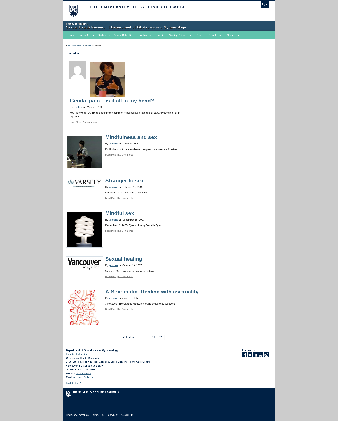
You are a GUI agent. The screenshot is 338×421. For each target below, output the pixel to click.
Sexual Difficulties (123, 35)
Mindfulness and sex (131, 137)
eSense (199, 35)
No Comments (90, 122)
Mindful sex (119, 213)
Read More (75, 122)
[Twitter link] (250, 356)
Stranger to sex (124, 180)
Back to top (72, 382)
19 (153, 337)
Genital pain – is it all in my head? (112, 100)
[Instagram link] (266, 356)
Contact (231, 35)
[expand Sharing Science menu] (190, 35)
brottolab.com (83, 373)
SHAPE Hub (215, 35)
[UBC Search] (265, 4)
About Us (85, 35)
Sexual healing (123, 259)
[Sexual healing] (84, 263)
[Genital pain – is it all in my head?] (107, 79)
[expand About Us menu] (93, 35)
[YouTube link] (260, 356)
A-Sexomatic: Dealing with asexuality (152, 291)
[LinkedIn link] (255, 356)
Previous (130, 337)
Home (72, 35)
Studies (102, 35)
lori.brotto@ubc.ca (83, 377)
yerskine (78, 107)
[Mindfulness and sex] (84, 151)
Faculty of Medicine (76, 45)
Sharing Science (178, 35)
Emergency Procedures (77, 415)
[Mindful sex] (84, 229)
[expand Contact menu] (239, 35)
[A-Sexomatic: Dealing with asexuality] (84, 307)
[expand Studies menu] (109, 35)
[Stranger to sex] (84, 183)
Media (160, 35)
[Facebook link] (244, 356)
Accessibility (127, 415)
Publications (145, 35)
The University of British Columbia (73, 11)
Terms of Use (98, 415)
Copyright (112, 415)
